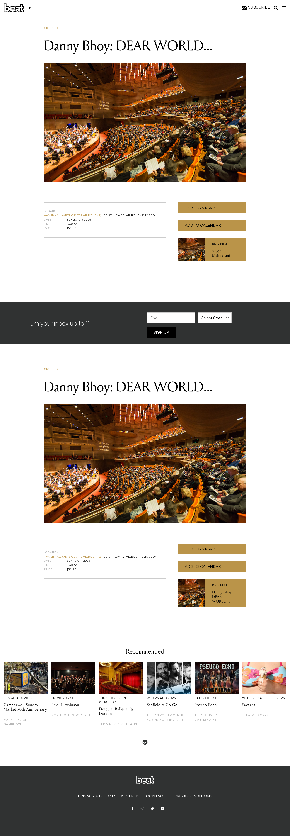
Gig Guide (52, 28)
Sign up (161, 333)
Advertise (131, 796)
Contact (156, 796)
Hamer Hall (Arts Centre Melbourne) (72, 215)
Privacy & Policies (97, 796)
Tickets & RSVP (200, 208)
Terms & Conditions (191, 796)
